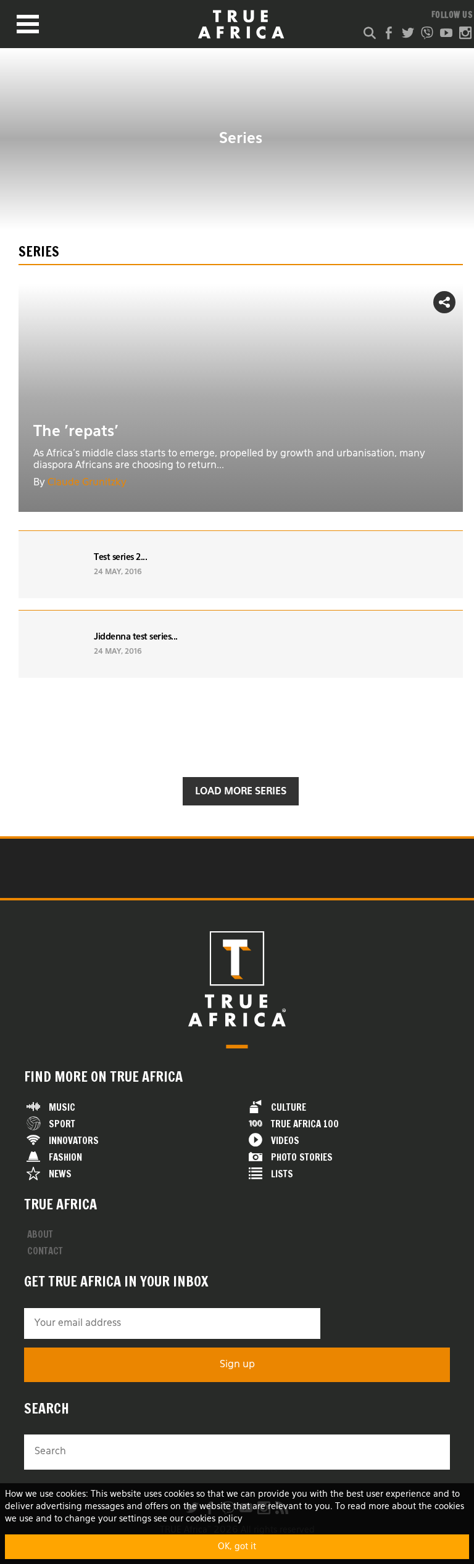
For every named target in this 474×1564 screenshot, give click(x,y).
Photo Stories (302, 1157)
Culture (288, 1107)
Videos (285, 1140)
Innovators (74, 1140)
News (60, 1173)
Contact (45, 1251)
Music (62, 1107)
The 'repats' (75, 431)
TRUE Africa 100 (305, 1123)
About (40, 1234)
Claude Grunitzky (87, 483)
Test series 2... (120, 557)
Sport (62, 1123)
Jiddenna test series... (136, 637)
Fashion (65, 1157)
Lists (282, 1173)
